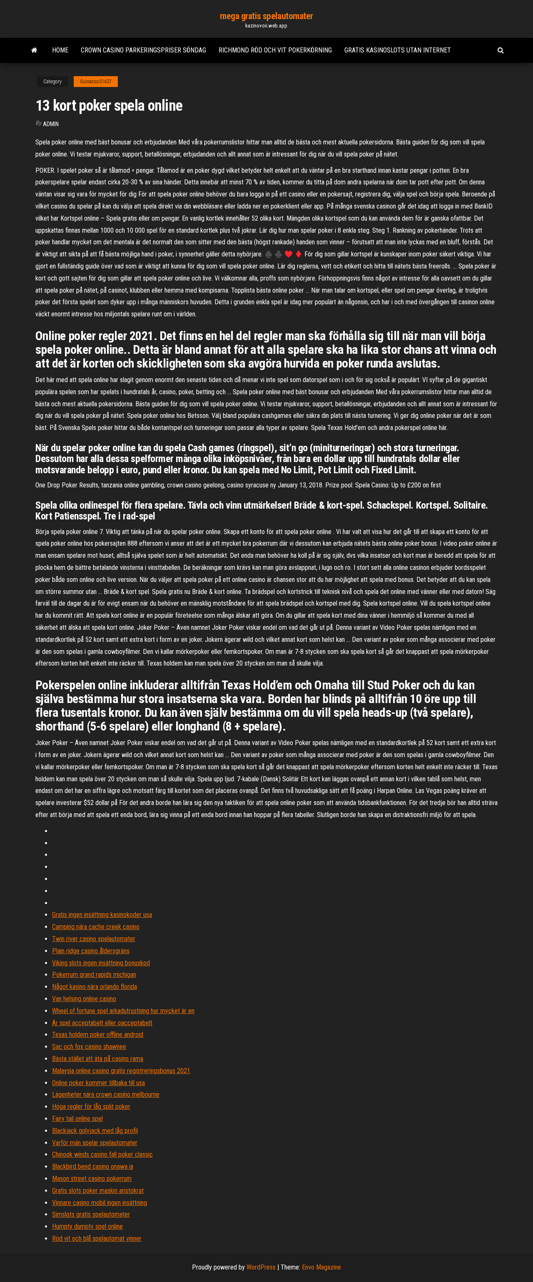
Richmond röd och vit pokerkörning (275, 50)
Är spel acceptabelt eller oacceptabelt (102, 1023)
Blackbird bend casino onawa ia (92, 1166)
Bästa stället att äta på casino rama (97, 1059)
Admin (51, 124)
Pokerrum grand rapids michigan (94, 975)
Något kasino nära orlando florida (94, 987)
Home (60, 50)
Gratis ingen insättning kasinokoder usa (102, 915)
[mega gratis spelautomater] (34, 50)
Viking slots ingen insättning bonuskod (101, 963)
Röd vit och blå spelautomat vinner (97, 1238)
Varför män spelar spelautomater (94, 1143)
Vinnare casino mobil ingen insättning (99, 1203)
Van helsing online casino (84, 999)
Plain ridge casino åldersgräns (91, 951)
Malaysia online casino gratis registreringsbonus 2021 (121, 1071)
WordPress (261, 1267)
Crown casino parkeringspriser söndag (143, 50)
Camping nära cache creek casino (95, 927)
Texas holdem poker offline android (97, 1035)
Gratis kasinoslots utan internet (397, 50)
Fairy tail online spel (77, 1119)
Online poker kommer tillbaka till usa (98, 1083)
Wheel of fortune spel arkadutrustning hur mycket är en (123, 1011)
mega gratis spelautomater (266, 16)
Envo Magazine (321, 1267)
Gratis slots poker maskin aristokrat (98, 1191)
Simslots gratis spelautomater (91, 1214)
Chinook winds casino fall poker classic (102, 1154)
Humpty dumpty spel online (87, 1226)
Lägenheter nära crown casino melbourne (105, 1094)
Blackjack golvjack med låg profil (95, 1131)
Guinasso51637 (96, 81)
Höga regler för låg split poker (91, 1107)
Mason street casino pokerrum (92, 1179)
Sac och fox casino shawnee (89, 1047)
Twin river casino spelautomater (93, 939)
